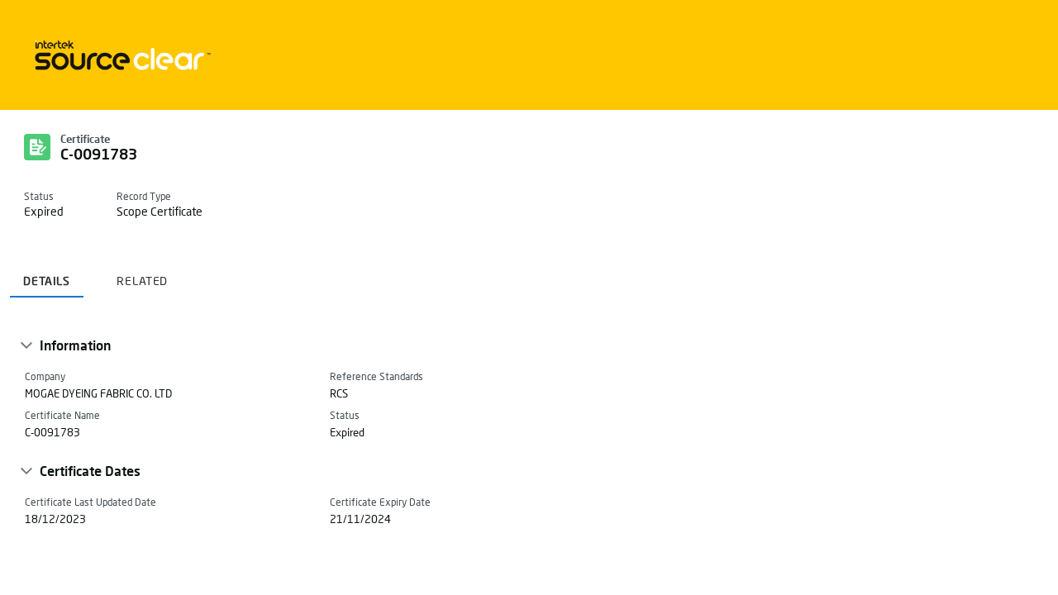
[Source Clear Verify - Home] (120, 55)
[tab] (46, 275)
